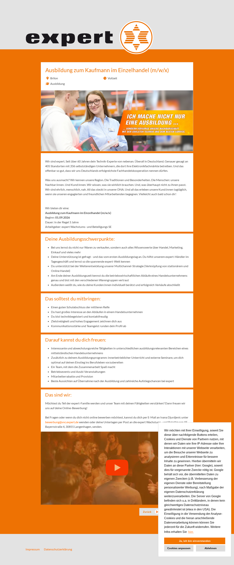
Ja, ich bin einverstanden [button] (195, 540)
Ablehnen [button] (211, 548)
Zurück (147, 511)
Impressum (33, 549)
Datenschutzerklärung (58, 549)
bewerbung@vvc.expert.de (61, 422)
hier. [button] (191, 531)
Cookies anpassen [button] (178, 548)
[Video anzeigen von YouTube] (117, 468)
